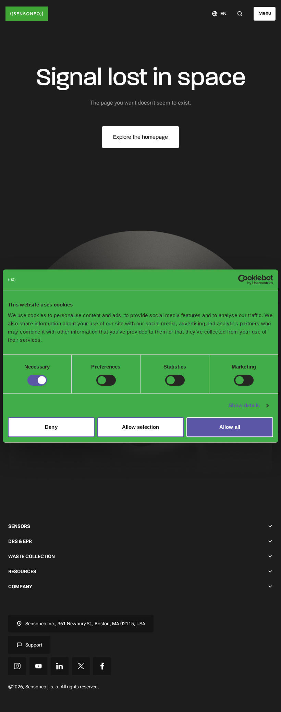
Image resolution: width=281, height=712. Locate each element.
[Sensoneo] (26, 14)
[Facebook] (102, 666)
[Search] (240, 13)
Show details (244, 405)
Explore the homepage (140, 137)
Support (33, 645)
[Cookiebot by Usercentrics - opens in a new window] (243, 280)
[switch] (106, 380)
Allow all (229, 427)
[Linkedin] (60, 666)
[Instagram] (17, 666)
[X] (81, 666)
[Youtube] (38, 666)
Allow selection (140, 427)
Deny (51, 427)
